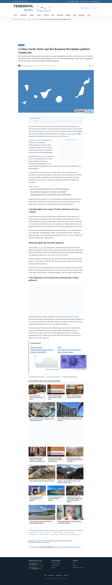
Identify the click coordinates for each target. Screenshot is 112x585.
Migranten (71, 317)
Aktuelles (29, 19)
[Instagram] (75, 1)
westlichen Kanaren (43, 131)
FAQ (74, 563)
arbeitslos (39, 180)
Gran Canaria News (70, 532)
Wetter (32, 15)
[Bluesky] (73, 1)
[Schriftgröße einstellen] (27, 1)
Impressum (51, 575)
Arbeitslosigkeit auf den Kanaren (37, 376)
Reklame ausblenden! (70, 139)
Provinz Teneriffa (38, 140)
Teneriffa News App (35, 560)
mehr (88, 15)
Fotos (52, 15)
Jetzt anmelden (64, 547)
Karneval (46, 15)
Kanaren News (35, 19)
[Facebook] (69, 1)
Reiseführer (23, 15)
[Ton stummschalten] (81, 121)
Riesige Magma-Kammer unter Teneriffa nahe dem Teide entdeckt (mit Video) (50, 194)
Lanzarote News (54, 534)
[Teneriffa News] (33, 8)
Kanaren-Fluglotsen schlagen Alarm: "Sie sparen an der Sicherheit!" (48, 192)
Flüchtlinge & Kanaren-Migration (70, 376)
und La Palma (41, 247)
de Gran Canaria (71, 134)
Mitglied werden (75, 547)
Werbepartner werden (78, 567)
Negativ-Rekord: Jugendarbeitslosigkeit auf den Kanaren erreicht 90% (43, 358)
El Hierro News (47, 532)
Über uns (54, 567)
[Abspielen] (31, 121)
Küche (39, 15)
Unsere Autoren (55, 565)
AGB (45, 575)
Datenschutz (59, 575)
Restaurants (60, 15)
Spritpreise (82, 15)
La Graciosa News (43, 534)
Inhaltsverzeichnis (56, 563)
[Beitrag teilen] (92, 66)
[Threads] (71, 1)
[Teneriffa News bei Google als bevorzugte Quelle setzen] (89, 66)
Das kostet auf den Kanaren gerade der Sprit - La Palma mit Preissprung (49, 189)
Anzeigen (68, 15)
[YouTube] (77, 1)
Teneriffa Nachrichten (74, 534)
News (15, 15)
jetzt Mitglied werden (94, 1)
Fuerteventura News (58, 532)
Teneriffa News (23, 19)
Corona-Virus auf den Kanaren (53, 376)
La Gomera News (33, 534)
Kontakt (74, 565)
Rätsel (74, 15)
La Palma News (64, 534)
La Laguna (42, 156)
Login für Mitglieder (84, 1)
